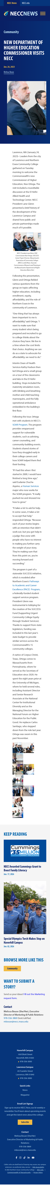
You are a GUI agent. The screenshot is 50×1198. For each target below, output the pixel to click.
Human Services (31, 486)
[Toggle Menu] (42, 13)
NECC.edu (26, 3)
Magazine (25, 1095)
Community (12, 968)
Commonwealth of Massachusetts (19, 1172)
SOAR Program (20, 424)
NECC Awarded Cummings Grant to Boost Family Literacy (22, 868)
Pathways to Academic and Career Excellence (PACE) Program (26, 585)
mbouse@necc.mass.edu (16, 1021)
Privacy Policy (38, 1172)
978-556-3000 (26, 1061)
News (25, 1090)
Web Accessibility (38, 1167)
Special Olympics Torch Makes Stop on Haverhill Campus (24, 940)
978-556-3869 (10, 1018)
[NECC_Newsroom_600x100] (21, 13)
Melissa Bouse (9, 72)
